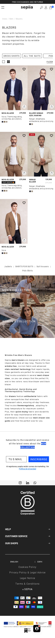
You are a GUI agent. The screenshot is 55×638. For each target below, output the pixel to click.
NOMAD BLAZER (32, 180)
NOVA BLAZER (8, 113)
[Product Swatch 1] (2, 122)
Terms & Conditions (27, 583)
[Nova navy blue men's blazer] (14, 87)
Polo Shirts (27, 270)
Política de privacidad (27, 469)
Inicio (4, 18)
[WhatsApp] (34, 482)
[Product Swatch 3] (6, 122)
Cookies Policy (27, 566)
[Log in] (46, 7)
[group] (27, 2)
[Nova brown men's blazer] (14, 221)
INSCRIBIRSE (38, 459)
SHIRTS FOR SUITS (24, 266)
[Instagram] (20, 482)
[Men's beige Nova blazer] (14, 154)
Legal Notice (27, 578)
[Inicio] (27, 7)
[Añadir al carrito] (24, 107)
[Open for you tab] (36, 627)
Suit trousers (43, 266)
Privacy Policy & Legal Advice (27, 572)
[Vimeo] (27, 482)
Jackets (8, 266)
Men (11, 18)
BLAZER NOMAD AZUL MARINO (36, 114)
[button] (41, 7)
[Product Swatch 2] (4, 122)
